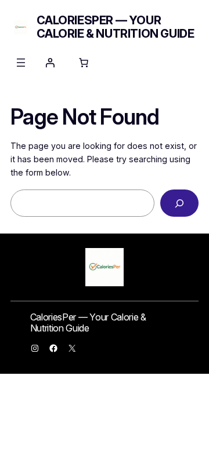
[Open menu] (21, 63)
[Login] (50, 62)
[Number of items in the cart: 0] (83, 62)
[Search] (179, 203)
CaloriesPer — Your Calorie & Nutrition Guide (115, 27)
